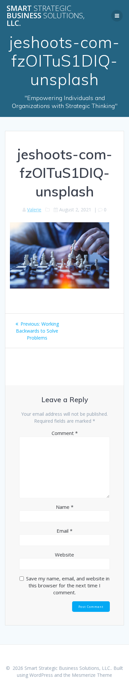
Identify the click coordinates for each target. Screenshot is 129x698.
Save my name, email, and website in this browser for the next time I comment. (67, 585)
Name (64, 507)
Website (64, 554)
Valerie (34, 209)
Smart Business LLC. (46, 16)
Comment (65, 433)
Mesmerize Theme (92, 675)
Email (64, 530)
